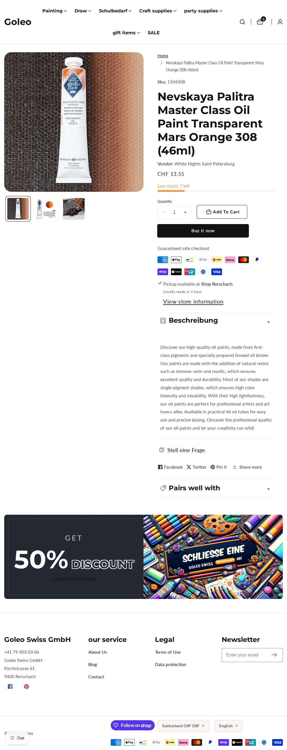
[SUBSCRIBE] (274, 655)
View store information (193, 301)
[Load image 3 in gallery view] (73, 208)
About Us (97, 652)
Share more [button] (250, 466)
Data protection (170, 664)
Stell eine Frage (186, 449)
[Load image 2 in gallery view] (45, 208)
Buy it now (203, 230)
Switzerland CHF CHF (181, 726)
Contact (96, 676)
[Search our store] (242, 22)
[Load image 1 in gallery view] (18, 208)
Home (163, 55)
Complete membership (74, 578)
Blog (92, 664)
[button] (52, 11)
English (226, 726)
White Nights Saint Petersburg (204, 163)
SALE (154, 32)
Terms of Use (167, 652)
